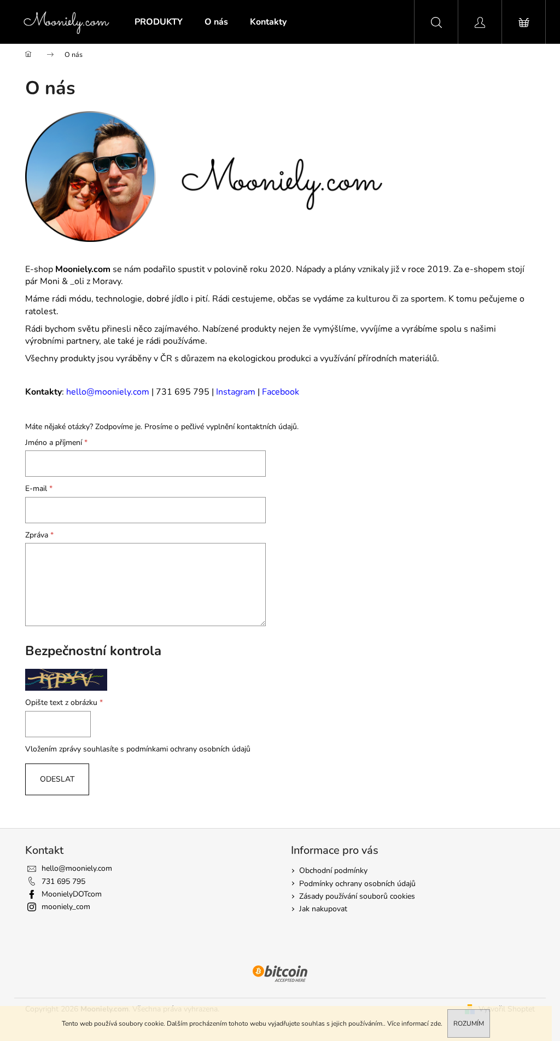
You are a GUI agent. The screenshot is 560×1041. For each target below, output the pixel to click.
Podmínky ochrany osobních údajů (357, 883)
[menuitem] (159, 22)
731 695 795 (63, 881)
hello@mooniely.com (107, 392)
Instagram (235, 392)
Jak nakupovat (323, 909)
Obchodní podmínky (333, 870)
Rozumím (468, 1023)
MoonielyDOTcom (72, 894)
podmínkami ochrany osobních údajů (188, 749)
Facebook (280, 392)
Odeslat (57, 779)
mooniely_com (66, 906)
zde (435, 1023)
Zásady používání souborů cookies (357, 896)
